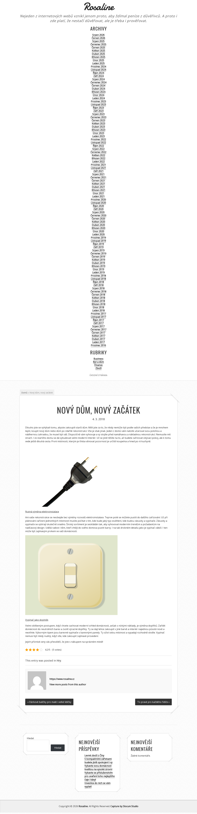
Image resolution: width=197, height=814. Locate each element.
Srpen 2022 (98, 148)
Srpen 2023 (98, 114)
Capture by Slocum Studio (124, 806)
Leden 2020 (98, 234)
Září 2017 (98, 323)
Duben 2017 (98, 339)
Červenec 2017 (98, 329)
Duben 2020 (98, 225)
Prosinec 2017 (98, 313)
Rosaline (83, 806)
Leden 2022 (98, 161)
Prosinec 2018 (98, 275)
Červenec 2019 (98, 253)
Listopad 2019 (98, 240)
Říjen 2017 (98, 320)
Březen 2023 (98, 129)
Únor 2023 (98, 133)
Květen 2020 (98, 221)
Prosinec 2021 (98, 164)
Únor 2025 (98, 60)
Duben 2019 (98, 263)
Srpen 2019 (98, 250)
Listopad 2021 (98, 167)
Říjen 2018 (98, 282)
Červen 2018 (98, 294)
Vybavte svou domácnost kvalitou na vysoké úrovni (98, 767)
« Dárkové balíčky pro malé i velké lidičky (49, 702)
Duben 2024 (98, 88)
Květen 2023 (98, 123)
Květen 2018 (98, 297)
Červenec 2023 (98, 117)
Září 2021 (98, 171)
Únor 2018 (98, 307)
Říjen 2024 (98, 72)
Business (98, 358)
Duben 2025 (98, 53)
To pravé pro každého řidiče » (153, 702)
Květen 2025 (98, 50)
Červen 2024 (98, 85)
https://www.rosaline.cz (61, 679)
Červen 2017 (98, 332)
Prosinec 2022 (98, 139)
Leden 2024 (98, 98)
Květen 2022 (98, 155)
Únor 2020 (98, 231)
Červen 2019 (98, 256)
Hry (59, 660)
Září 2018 (98, 285)
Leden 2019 (98, 272)
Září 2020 (98, 209)
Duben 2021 (98, 186)
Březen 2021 (98, 190)
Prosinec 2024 (98, 66)
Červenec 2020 (98, 215)
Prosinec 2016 (98, 345)
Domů (24, 392)
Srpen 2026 (98, 34)
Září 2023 (98, 110)
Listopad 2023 (98, 104)
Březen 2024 (98, 91)
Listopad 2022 (98, 142)
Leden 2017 (98, 342)
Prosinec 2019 (98, 237)
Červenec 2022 (98, 152)
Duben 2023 (98, 126)
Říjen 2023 (98, 107)
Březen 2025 (98, 57)
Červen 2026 (98, 38)
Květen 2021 (98, 183)
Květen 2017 (98, 335)
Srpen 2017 (98, 326)
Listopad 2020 (98, 202)
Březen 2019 (98, 266)
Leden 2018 (98, 310)
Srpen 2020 (98, 212)
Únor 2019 (98, 269)
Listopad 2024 (98, 69)
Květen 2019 (98, 259)
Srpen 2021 (98, 174)
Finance (98, 365)
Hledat (30, 738)
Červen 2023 (98, 120)
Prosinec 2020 (98, 199)
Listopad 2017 (98, 316)
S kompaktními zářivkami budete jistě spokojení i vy (98, 760)
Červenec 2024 (98, 82)
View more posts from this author (67, 684)
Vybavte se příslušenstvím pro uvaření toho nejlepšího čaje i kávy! (100, 776)
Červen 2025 (98, 47)
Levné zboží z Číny (94, 755)
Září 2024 (98, 76)
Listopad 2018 (98, 278)
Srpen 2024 (98, 79)
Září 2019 (98, 247)
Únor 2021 (98, 193)
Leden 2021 (98, 196)
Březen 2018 (98, 304)
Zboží (98, 368)
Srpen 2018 (98, 288)
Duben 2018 (98, 301)
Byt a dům (98, 361)
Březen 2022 (98, 158)
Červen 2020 (98, 218)
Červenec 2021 (98, 177)
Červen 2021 (98, 180)
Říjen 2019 (98, 244)
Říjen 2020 (98, 205)
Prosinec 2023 (98, 101)
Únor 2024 (98, 95)
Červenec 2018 (98, 291)
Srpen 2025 (98, 41)
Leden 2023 (98, 136)
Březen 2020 (98, 228)
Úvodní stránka (98, 375)
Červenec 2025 (98, 44)
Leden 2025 (98, 63)
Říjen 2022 (98, 145)
